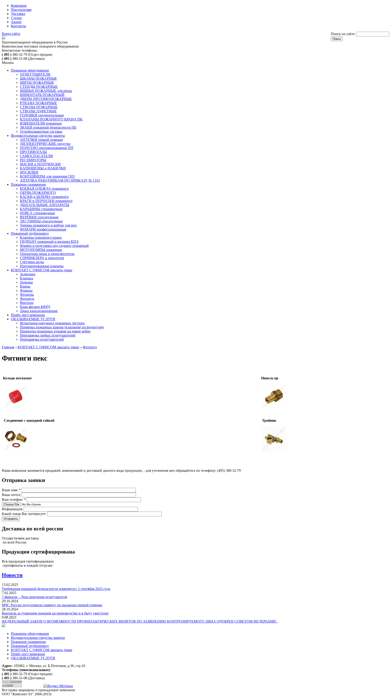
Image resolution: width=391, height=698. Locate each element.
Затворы (26, 282)
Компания (18, 5)
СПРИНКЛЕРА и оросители (42, 258)
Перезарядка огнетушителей (42, 339)
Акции (16, 22)
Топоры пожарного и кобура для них (48, 225)
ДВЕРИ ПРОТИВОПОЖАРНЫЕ (46, 99)
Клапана (26, 278)
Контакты (18, 26)
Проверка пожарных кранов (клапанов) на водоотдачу (62, 327)
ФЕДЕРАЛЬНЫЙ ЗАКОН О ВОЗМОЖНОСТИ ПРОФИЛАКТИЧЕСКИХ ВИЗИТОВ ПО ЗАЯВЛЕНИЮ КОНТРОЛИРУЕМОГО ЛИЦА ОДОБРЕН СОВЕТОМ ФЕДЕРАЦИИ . (140, 621)
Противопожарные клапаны (42, 266)
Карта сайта (11, 34)
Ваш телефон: (14, 499)
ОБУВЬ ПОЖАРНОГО (38, 193)
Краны (25, 286)
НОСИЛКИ (29, 172)
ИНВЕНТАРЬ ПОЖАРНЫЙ (42, 95)
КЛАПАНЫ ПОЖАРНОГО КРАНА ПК (51, 119)
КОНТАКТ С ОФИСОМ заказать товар (41, 270)
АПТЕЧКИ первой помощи (41, 140)
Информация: (13, 509)
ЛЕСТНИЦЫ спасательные (41, 221)
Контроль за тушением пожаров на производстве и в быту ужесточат (55, 613)
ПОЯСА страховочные (37, 213)
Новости (12, 575)
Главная (8, 347)
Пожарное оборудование (30, 70)
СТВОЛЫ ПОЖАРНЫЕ (39, 107)
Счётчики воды (32, 262)
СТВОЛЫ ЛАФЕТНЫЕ (38, 111)
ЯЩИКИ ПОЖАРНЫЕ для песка (46, 91)
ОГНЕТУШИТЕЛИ (35, 74)
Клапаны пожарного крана (41, 237)
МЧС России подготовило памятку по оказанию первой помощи (52, 605)
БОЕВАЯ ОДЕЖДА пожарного (44, 188)
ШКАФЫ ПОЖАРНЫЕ (38, 78)
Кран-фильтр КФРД (35, 307)
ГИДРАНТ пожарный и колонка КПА (49, 241)
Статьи (16, 18)
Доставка (18, 14)
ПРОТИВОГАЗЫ (33, 152)
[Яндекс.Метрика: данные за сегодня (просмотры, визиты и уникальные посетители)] (58, 686)
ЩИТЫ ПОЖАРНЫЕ (37, 82)
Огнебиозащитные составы (41, 131)
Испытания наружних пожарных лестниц (52, 323)
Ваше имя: (11, 490)
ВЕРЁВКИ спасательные (39, 217)
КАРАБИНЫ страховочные (41, 209)
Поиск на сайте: (343, 34)
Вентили (26, 303)
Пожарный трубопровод (30, 233)
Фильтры (27, 294)
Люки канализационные (39, 311)
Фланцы (26, 290)
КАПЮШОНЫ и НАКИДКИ (43, 168)
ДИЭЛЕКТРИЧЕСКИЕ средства (45, 144)
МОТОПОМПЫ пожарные (41, 250)
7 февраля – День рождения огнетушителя (34, 597)
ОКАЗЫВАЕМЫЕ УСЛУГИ (33, 319)
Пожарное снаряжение (28, 184)
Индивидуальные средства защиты (38, 135)
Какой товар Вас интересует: (24, 514)
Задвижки (27, 274)
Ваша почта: (12, 495)
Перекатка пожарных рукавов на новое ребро (55, 331)
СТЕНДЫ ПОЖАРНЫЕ (39, 87)
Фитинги (27, 299)
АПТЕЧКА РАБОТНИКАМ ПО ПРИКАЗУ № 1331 (60, 180)
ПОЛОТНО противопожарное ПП (46, 148)
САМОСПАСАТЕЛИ (36, 156)
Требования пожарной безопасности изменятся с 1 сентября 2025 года (56, 589)
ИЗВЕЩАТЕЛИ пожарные (41, 123)
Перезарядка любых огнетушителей (47, 335)
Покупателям (21, 10)
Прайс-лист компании (28, 315)
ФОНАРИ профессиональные (43, 229)
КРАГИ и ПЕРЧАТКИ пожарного (46, 201)
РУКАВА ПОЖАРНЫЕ (38, 103)
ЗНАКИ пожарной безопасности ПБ (48, 127)
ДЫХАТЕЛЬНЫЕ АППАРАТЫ (44, 205)
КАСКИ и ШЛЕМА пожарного (44, 197)
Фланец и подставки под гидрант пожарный (54, 246)
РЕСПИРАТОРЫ (33, 160)
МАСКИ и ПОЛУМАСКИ (40, 164)
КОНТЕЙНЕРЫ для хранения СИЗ (47, 176)
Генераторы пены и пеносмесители (47, 254)
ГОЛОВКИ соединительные (42, 115)
